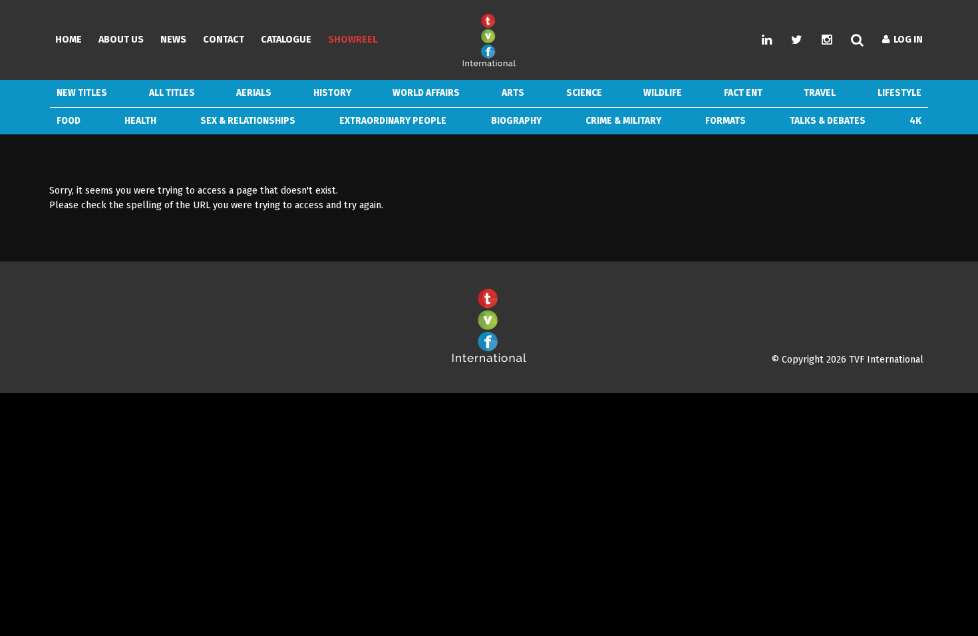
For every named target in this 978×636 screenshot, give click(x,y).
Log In (906, 39)
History (332, 92)
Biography (516, 120)
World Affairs (426, 92)
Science (584, 92)
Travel (820, 92)
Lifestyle (899, 92)
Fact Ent (743, 92)
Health (140, 120)
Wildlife (662, 92)
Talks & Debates (828, 120)
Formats (725, 120)
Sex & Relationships (247, 120)
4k (915, 120)
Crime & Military (623, 120)
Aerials (253, 92)
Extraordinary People (392, 120)
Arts (513, 92)
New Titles (82, 92)
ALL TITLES (172, 92)
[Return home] (489, 359)
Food (69, 120)
